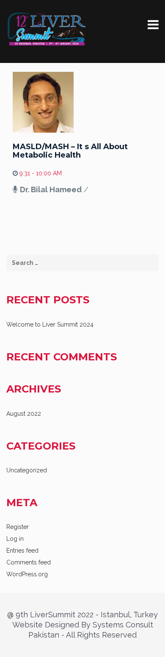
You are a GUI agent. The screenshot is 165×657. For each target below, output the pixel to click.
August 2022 (23, 413)
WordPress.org (27, 574)
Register (17, 526)
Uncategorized (26, 470)
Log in (15, 538)
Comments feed (28, 562)
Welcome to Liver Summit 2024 (50, 324)
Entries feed (22, 550)
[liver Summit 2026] (46, 29)
